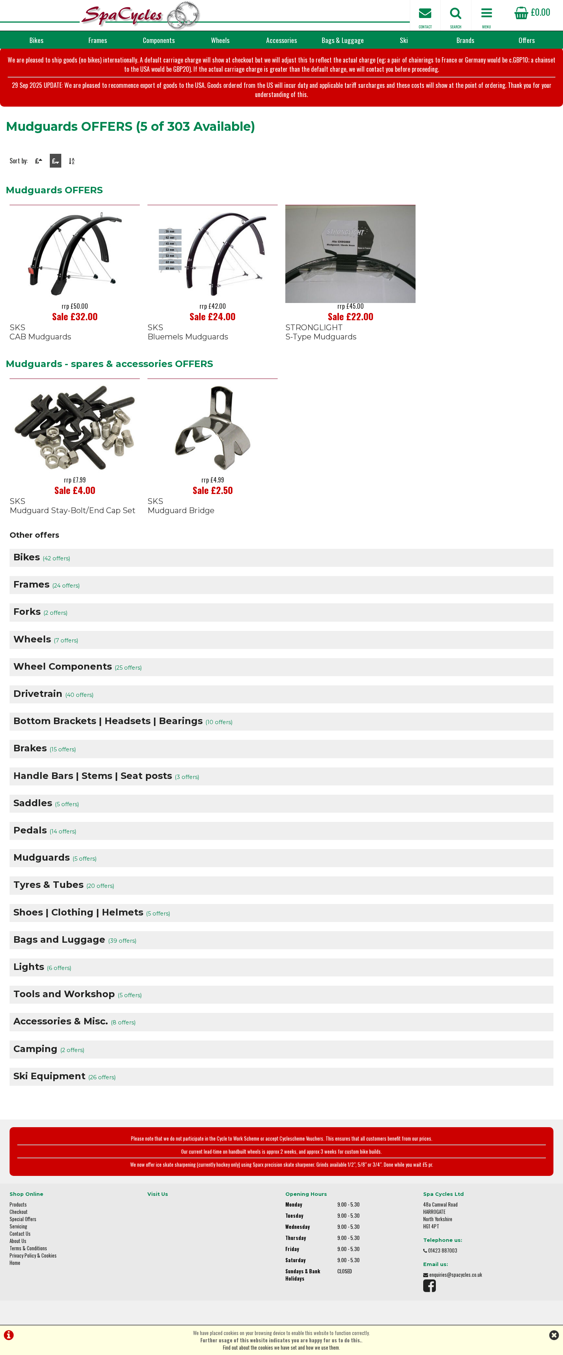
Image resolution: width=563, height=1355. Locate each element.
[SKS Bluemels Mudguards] (212, 254)
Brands (465, 40)
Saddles (46, 802)
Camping (48, 1048)
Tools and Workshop (77, 993)
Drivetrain (53, 693)
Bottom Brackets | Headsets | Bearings (122, 720)
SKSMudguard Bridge (180, 506)
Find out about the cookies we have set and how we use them (281, 1347)
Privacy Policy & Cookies (33, 1255)
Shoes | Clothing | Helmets (91, 912)
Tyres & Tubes (63, 884)
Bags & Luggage (343, 40)
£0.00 (539, 11)
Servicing (18, 1226)
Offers (527, 40)
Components (159, 40)
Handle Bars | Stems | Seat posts (106, 775)
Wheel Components (77, 666)
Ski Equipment (64, 1076)
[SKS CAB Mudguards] (75, 254)
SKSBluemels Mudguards (187, 332)
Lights (42, 966)
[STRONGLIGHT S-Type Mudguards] (350, 254)
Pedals (44, 830)
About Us (18, 1241)
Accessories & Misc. (74, 1021)
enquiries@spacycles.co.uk (455, 1274)
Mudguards (55, 857)
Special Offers (23, 1219)
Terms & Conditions (28, 1248)
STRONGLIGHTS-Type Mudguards (321, 332)
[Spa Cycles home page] (141, 15)
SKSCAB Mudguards (40, 332)
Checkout (19, 1211)
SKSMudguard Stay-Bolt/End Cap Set (73, 506)
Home (15, 1262)
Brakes (44, 748)
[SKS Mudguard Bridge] (212, 428)
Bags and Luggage (74, 939)
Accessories (281, 40)
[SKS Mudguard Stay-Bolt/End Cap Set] (75, 428)
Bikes (36, 40)
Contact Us (20, 1233)
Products (18, 1204)
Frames (97, 40)
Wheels (220, 40)
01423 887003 (442, 1250)
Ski (404, 40)
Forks (40, 611)
